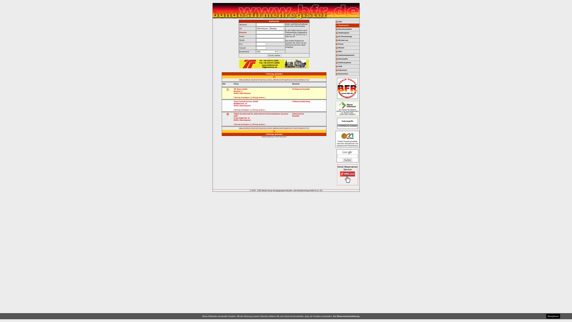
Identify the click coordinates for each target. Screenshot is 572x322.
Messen (341, 48)
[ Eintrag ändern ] (258, 97)
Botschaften (343, 59)
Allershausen (245, 93)
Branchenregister (345, 29)
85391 (236, 93)
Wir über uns (343, 40)
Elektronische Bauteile (298, 115)
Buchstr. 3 (238, 91)
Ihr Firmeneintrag (345, 36)
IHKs (340, 51)
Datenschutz (343, 74)
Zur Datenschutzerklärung (346, 316)
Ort (240, 29)
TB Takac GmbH (240, 89)
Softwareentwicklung (301, 101)
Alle (240, 80)
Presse (340, 44)
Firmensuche (343, 25)
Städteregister (343, 33)
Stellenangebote (344, 63)
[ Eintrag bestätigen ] (242, 97)
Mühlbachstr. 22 (240, 104)
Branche (243, 32)
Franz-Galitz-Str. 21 (242, 118)
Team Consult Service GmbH (246, 101)
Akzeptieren (553, 316)
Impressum (342, 70)
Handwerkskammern (346, 55)
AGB (340, 66)
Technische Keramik (301, 89)
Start (340, 22)
